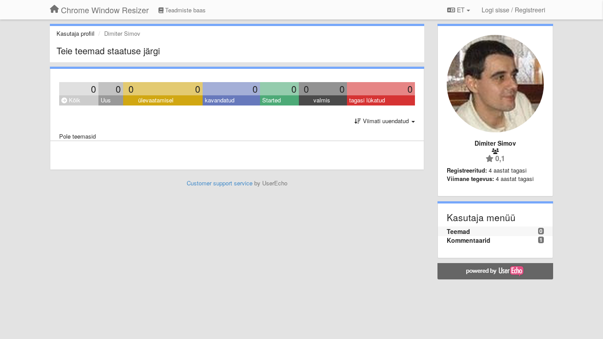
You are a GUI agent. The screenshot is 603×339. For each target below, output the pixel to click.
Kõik (73, 100)
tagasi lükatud (367, 100)
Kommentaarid (468, 240)
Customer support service (220, 183)
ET (461, 9)
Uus (106, 100)
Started (271, 100)
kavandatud (219, 100)
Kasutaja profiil (75, 33)
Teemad (458, 231)
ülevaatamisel (155, 100)
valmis (321, 100)
